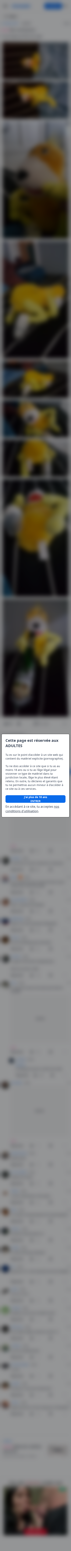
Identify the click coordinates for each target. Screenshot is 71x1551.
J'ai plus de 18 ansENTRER (35, 799)
